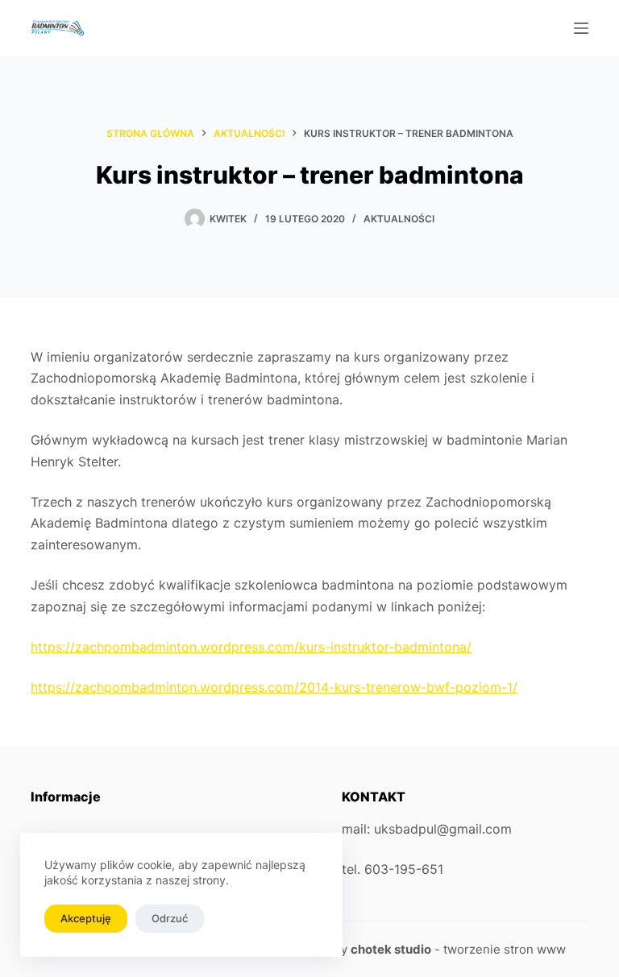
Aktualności (399, 219)
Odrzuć (170, 918)
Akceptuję (85, 918)
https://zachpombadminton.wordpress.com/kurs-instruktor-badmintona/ (251, 647)
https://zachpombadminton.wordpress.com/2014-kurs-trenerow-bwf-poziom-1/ (274, 687)
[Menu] (581, 28)
